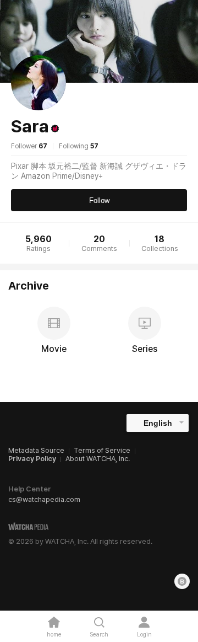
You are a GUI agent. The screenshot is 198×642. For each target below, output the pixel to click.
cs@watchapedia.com (44, 499)
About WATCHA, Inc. (97, 458)
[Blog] (182, 581)
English (158, 423)
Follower (29, 146)
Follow (99, 200)
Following (78, 146)
